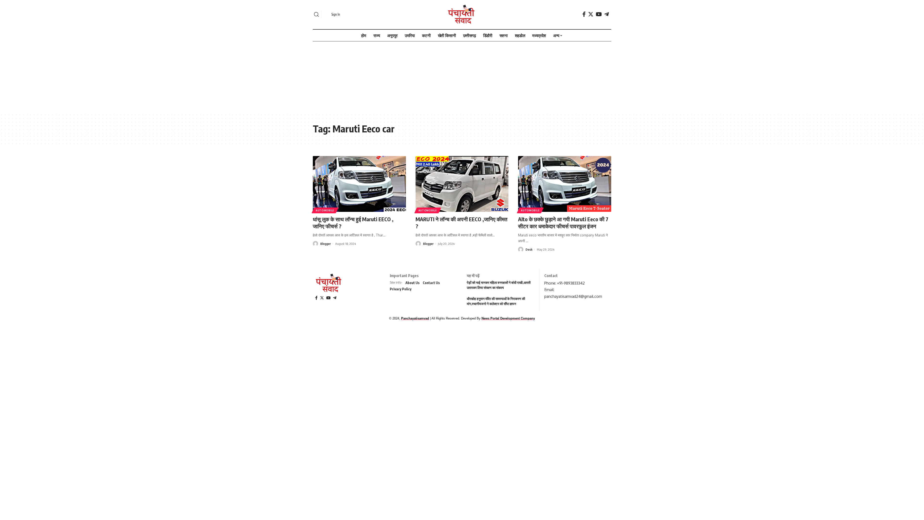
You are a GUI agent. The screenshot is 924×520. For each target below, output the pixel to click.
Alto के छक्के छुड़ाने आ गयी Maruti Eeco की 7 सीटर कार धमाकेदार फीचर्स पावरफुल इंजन (563, 222)
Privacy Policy (400, 289)
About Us (412, 283)
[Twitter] (591, 14)
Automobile (325, 210)
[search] (316, 14)
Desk (529, 249)
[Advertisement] (462, 77)
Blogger (325, 244)
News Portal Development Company (508, 318)
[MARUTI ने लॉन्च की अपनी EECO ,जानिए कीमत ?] (462, 184)
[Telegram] (606, 14)
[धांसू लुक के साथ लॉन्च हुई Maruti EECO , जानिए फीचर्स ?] (359, 184)
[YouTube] (599, 14)
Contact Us (431, 283)
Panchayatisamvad (415, 318)
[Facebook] (584, 14)
